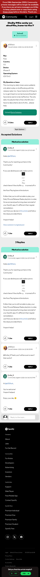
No (16, 573)
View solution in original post (13, 225)
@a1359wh (11, 156)
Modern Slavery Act (10, 566)
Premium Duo (10, 515)
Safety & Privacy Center (16, 552)
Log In (31, 17)
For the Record (10, 448)
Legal (6, 552)
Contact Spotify (11, 500)
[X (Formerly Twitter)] (14, 537)
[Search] (26, 17)
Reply (30, 123)
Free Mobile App (11, 496)
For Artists (9, 458)
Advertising (9, 467)
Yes (24, 573)
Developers (9, 463)
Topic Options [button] (19, 129)
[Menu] (36, 17)
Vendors (8, 476)
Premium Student (11, 524)
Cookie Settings (9, 559)
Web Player (9, 491)
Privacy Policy (8, 556)
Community (11, 16)
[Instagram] (7, 537)
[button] (36, 45)
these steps (8, 12)
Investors (8, 472)
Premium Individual (12, 510)
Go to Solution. (16, 112)
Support (8, 487)
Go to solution (21, 35)
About (7, 439)
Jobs (7, 443)
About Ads (19, 559)
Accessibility (8, 563)
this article (24, 211)
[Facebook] (21, 537)
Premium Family (11, 519)
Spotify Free (9, 528)
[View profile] (5, 45)
